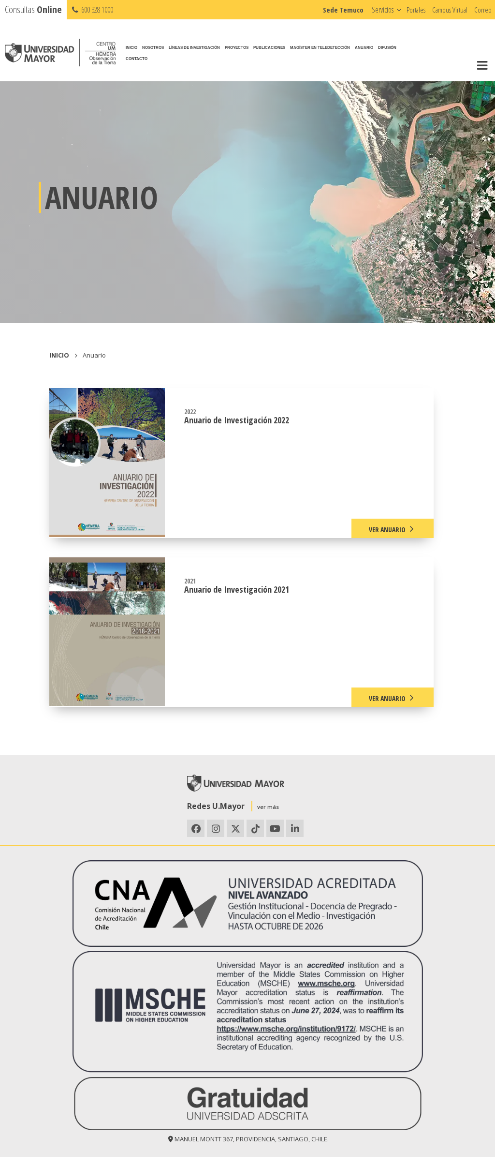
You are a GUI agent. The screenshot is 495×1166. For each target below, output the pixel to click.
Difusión (387, 47)
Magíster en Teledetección (320, 47)
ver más (268, 806)
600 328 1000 (96, 9)
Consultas (33, 9)
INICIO (59, 355)
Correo (483, 10)
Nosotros (153, 47)
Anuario (364, 47)
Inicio (131, 47)
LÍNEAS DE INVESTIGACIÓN (194, 47)
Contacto (136, 59)
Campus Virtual (449, 10)
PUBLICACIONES (269, 47)
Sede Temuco (343, 10)
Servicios (382, 9)
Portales (416, 10)
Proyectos (236, 47)
